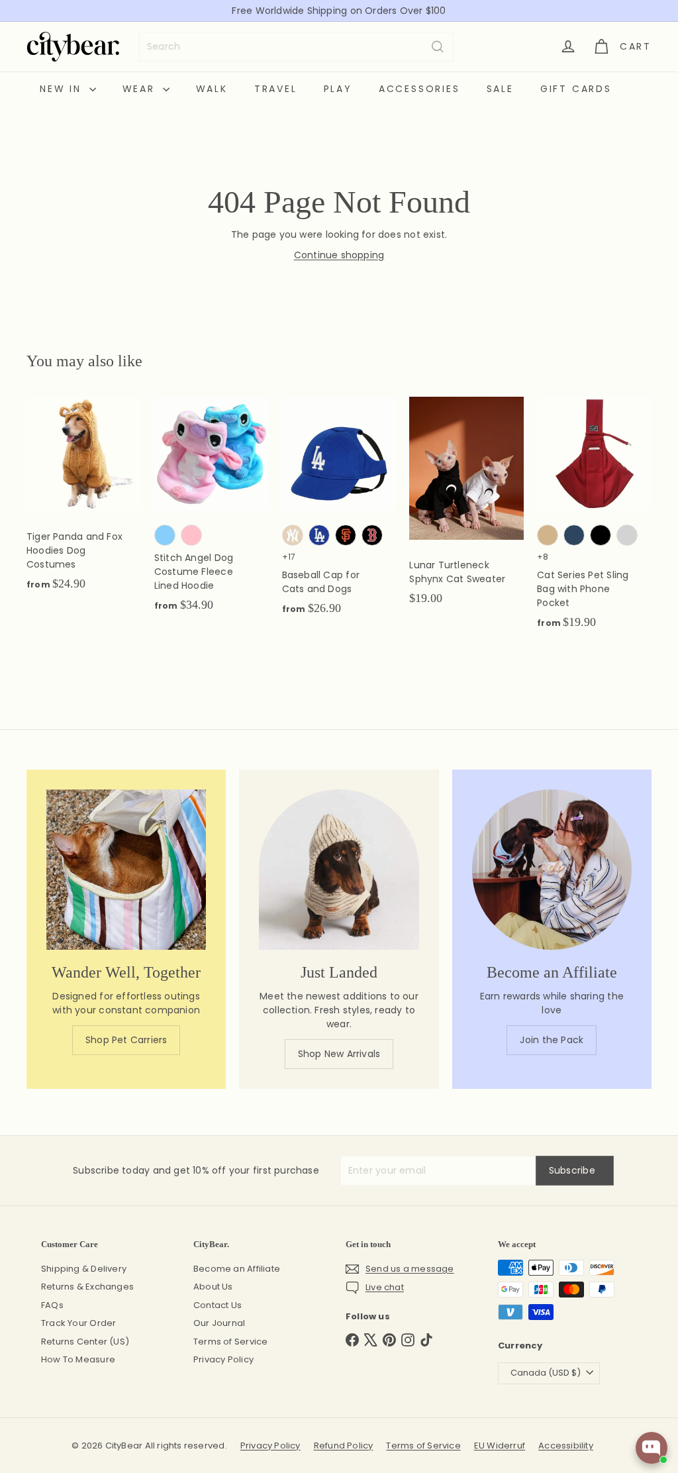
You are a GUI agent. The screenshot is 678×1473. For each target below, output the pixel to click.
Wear (141, 88)
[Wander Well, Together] (126, 869)
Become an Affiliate (236, 1268)
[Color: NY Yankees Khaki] (292, 535)
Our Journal (219, 1323)
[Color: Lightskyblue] (164, 535)
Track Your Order (78, 1323)
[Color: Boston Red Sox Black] (372, 535)
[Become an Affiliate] (552, 869)
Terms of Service (230, 1341)
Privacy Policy (223, 1359)
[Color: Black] (600, 535)
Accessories (419, 88)
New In (63, 88)
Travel (275, 88)
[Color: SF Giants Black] (345, 535)
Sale (500, 88)
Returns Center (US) (85, 1341)
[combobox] (296, 47)
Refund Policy (343, 1445)
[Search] (438, 47)
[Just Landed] (338, 869)
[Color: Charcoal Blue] (574, 535)
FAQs (52, 1305)
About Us (213, 1286)
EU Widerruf (499, 1445)
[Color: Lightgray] (627, 535)
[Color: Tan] (547, 535)
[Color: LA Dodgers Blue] (319, 535)
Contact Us (217, 1305)
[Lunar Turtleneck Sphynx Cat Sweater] (466, 508)
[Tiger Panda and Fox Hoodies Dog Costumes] (83, 501)
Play (338, 88)
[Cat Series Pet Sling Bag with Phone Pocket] (594, 520)
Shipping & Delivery (83, 1268)
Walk (212, 88)
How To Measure (78, 1359)
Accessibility (565, 1445)
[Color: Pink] (191, 535)
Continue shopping (339, 255)
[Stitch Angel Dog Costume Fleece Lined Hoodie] (211, 511)
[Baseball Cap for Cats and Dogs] (339, 513)
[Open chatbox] (651, 1448)
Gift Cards (576, 88)
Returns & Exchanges (87, 1286)
